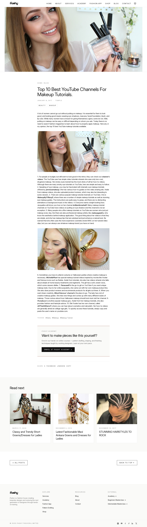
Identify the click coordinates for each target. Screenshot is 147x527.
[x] (136, 523)
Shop (107, 3)
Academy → (112, 496)
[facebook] (125, 523)
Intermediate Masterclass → (117, 504)
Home (49, 3)
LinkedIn (61, 366)
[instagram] (118, 523)
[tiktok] (129, 523)
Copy (68, 366)
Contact (126, 3)
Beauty (42, 105)
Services (69, 3)
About (58, 3)
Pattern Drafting (48, 508)
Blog (116, 3)
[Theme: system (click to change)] (135, 3)
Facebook (51, 366)
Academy (81, 3)
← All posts (18, 463)
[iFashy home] (14, 3)
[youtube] (122, 523)
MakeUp (52, 105)
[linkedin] (133, 523)
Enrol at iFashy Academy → (58, 349)
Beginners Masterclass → (117, 500)
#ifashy (48, 318)
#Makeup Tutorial (66, 318)
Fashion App (96, 3)
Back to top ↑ (127, 463)
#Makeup (55, 318)
